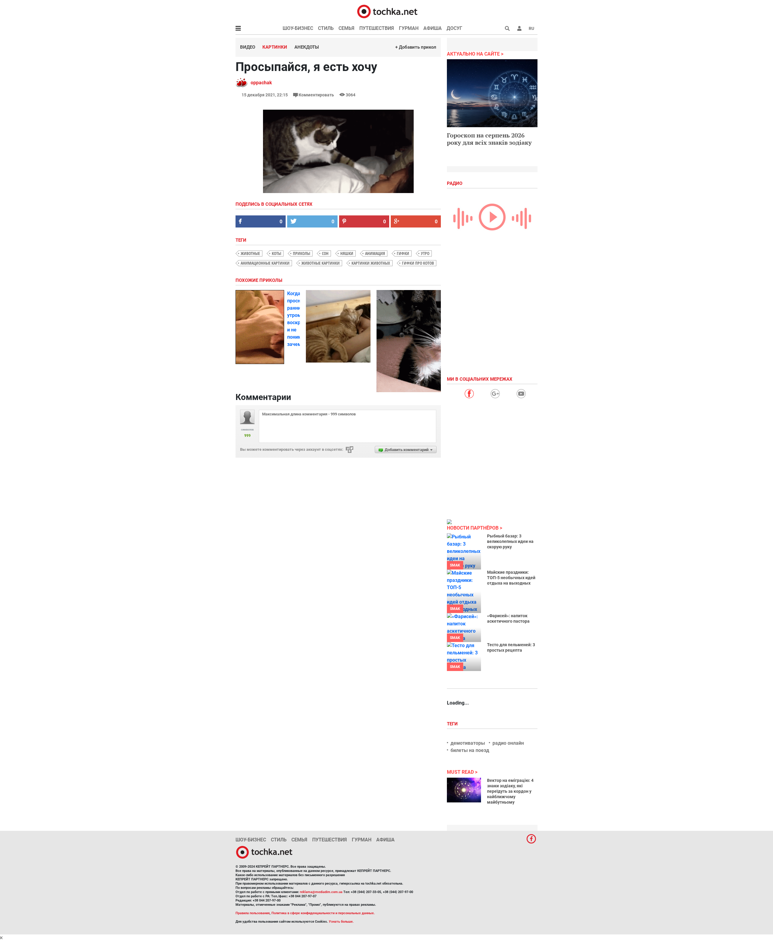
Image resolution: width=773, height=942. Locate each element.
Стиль (326, 28)
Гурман (409, 28)
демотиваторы (468, 743)
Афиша (432, 28)
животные (250, 253)
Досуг (454, 28)
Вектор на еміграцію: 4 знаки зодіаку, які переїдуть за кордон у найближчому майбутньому (510, 791)
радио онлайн (508, 743)
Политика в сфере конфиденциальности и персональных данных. (323, 913)
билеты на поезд (470, 750)
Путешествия (376, 28)
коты (276, 253)
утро (425, 253)
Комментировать (316, 94)
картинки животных (370, 263)
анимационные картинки (265, 263)
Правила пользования (253, 913)
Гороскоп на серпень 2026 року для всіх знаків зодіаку (489, 139)
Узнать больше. (341, 922)
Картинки (274, 47)
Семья (346, 28)
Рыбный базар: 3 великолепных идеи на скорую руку (510, 541)
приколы (301, 253)
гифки (403, 253)
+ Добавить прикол (415, 47)
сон (325, 253)
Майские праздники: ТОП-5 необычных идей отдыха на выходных (511, 578)
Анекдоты (306, 47)
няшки (346, 253)
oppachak (261, 82)
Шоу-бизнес (298, 28)
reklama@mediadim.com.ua (321, 892)
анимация (375, 253)
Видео (247, 47)
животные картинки (320, 263)
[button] (519, 28)
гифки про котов (418, 263)
